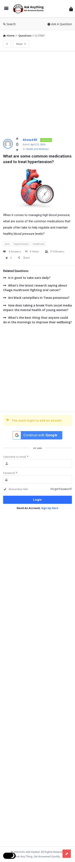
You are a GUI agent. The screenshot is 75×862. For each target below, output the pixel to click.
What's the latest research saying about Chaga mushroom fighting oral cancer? (35, 287)
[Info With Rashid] (29, 9)
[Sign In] (71, 9)
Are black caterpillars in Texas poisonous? (38, 298)
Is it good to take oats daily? (29, 278)
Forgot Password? (61, 489)
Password (10, 473)
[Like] (17, 138)
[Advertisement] (37, 91)
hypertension (21, 243)
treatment (38, 243)
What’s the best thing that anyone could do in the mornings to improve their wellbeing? (37, 320)
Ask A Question (61, 24)
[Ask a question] (66, 854)
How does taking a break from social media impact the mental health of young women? (37, 307)
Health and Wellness (37, 148)
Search (11, 24)
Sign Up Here (49, 508)
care (7, 243)
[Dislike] (17, 150)
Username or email (15, 457)
